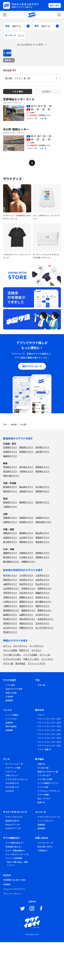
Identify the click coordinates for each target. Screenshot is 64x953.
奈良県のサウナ (26, 521)
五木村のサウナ (42, 623)
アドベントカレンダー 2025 (49, 718)
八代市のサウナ (26, 575)
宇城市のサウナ (28, 588)
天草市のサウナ (10, 592)
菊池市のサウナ (26, 584)
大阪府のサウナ (42, 517)
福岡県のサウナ (10, 552)
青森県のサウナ (26, 447)
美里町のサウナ (42, 592)
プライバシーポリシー (12, 893)
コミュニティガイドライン (14, 889)
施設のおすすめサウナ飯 (47, 771)
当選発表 (9, 722)
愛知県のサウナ (42, 502)
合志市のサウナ (26, 592)
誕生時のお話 (11, 820)
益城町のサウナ (10, 614)
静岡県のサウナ (26, 502)
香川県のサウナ (10, 541)
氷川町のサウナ (42, 614)
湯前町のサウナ (10, 623)
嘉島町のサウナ (44, 610)
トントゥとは (11, 718)
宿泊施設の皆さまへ (13, 846)
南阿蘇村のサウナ (11, 610)
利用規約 (7, 884)
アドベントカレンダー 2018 (49, 745)
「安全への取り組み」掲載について (16, 863)
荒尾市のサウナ (10, 579)
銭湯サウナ (24, 650)
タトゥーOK (44, 654)
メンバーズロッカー (45, 820)
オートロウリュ (36, 645)
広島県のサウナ (10, 537)
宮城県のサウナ (10, 451)
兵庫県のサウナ (10, 521)
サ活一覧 (41, 685)
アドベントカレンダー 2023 (49, 726)
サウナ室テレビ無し (12, 654)
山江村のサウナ (10, 627)
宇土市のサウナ (42, 584)
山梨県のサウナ (26, 491)
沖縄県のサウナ (28, 561)
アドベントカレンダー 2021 (49, 734)
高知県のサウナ (42, 541)
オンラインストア (12, 763)
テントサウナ (47, 659)
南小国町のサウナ (43, 601)
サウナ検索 (10, 685)
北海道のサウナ (10, 447)
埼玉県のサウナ (10, 471)
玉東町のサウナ (10, 597)
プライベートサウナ (36, 663)
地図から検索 (11, 692)
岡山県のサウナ (42, 532)
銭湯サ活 (41, 802)
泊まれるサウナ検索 (13, 689)
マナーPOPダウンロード (15, 854)
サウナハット (11, 771)
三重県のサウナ (10, 506)
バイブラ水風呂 (30, 654)
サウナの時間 (43, 794)
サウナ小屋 (8, 663)
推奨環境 (7, 875)
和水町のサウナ (42, 597)
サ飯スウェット (11, 775)
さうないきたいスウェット (16, 779)
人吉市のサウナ (42, 575)
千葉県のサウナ (26, 471)
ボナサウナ (36, 650)
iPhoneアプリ (11, 824)
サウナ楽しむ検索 (44, 779)
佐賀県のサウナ (26, 552)
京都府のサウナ (26, 517)
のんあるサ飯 (43, 767)
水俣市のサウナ (26, 579)
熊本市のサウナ (10, 575)
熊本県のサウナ (10, 557)
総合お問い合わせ (44, 846)
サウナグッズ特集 (12, 767)
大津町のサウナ (10, 601)
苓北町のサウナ (10, 632)
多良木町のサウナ (45, 618)
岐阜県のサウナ (10, 502)
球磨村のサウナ (26, 627)
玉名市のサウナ (42, 579)
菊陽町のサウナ (26, 601)
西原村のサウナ (42, 605)
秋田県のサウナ (26, 451)
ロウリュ (7, 645)
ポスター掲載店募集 (13, 850)
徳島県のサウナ (42, 537)
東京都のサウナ (42, 471)
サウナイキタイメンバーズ (48, 816)
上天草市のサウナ (11, 588)
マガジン (41, 714)
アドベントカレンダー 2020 (49, 738)
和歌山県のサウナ (43, 521)
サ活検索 (9, 696)
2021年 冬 (9, 791)
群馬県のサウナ (42, 466)
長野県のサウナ (42, 491)
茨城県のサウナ (10, 466)
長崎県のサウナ (42, 552)
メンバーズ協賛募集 (13, 858)
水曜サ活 (41, 763)
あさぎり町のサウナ (44, 627)
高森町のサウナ (26, 605)
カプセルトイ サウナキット (48, 791)
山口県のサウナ (26, 537)
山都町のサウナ (26, 614)
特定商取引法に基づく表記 (14, 879)
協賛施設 (41, 824)
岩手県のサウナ (42, 447)
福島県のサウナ (10, 455)
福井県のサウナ (10, 491)
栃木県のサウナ (26, 466)
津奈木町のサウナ (27, 618)
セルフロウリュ (20, 645)
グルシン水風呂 (10, 650)
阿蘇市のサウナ (44, 588)
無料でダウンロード (32, 366)
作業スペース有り (31, 659)
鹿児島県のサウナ (11, 561)
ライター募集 (43, 749)
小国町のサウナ (10, 605)
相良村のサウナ (26, 623)
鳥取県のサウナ (10, 532)
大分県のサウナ (26, 557)
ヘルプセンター (43, 842)
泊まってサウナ (43, 798)
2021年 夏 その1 (12, 783)
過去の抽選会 (11, 726)
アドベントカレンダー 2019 (49, 741)
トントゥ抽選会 (11, 714)
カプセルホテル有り (12, 659)
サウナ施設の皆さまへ (14, 842)
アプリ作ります (43, 775)
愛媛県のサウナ (26, 541)
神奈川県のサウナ (11, 475)
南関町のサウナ (26, 597)
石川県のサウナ (42, 486)
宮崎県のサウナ (42, 557)
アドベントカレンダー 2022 (49, 730)
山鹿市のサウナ (10, 584)
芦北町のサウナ (10, 618)
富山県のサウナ (26, 486)
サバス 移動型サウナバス (47, 783)
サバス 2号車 (42, 787)
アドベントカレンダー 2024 (49, 722)
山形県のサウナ (42, 451)
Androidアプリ (11, 828)
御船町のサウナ (28, 610)
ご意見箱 (41, 850)
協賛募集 (9, 730)
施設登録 (9, 700)
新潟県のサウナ (10, 486)
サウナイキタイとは (13, 816)
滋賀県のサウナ (10, 517)
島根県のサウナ (26, 532)
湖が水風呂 (20, 663)
